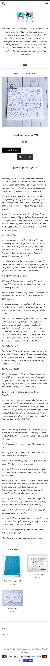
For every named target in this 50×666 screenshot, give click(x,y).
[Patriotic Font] (37, 563)
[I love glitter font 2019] (12, 566)
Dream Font (12, 608)
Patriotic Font (37, 574)
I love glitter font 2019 (12, 581)
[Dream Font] (12, 598)
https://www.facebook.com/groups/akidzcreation (22, 538)
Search (5, 634)
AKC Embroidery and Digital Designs (28, 649)
